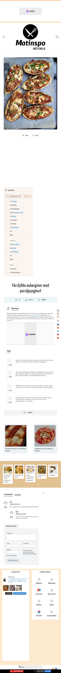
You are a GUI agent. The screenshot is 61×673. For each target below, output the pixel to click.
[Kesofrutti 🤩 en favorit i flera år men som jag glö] (19, 588)
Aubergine (14, 201)
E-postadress (26, 543)
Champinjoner (16, 209)
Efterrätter (39, 616)
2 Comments (30, 412)
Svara (6, 507)
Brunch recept (52, 594)
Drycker (52, 605)
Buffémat (39, 605)
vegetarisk (34, 315)
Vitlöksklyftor (15, 227)
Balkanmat (39, 583)
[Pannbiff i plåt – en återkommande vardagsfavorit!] (12, 588)
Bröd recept (39, 594)
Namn (8, 543)
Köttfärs (15, 205)
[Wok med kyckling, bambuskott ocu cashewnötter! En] (6, 588)
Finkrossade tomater (18, 212)
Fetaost (14, 269)
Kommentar (9, 533)
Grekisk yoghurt (15, 244)
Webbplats (9, 549)
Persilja (14, 216)
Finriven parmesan (16, 272)
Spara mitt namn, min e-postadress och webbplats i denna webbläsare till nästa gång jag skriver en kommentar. (21, 553)
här (12, 320)
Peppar (11, 235)
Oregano (15, 220)
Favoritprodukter (51, 616)
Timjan (14, 223)
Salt (11, 231)
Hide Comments (17, 494)
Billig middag (51, 583)
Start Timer (47, 671)
